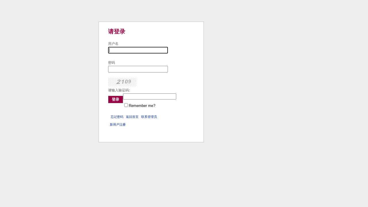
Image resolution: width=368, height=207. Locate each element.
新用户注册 (118, 124)
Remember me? (142, 105)
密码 (111, 63)
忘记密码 (117, 116)
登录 (115, 99)
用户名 (113, 44)
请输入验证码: (119, 90)
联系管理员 (149, 116)
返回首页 (132, 116)
